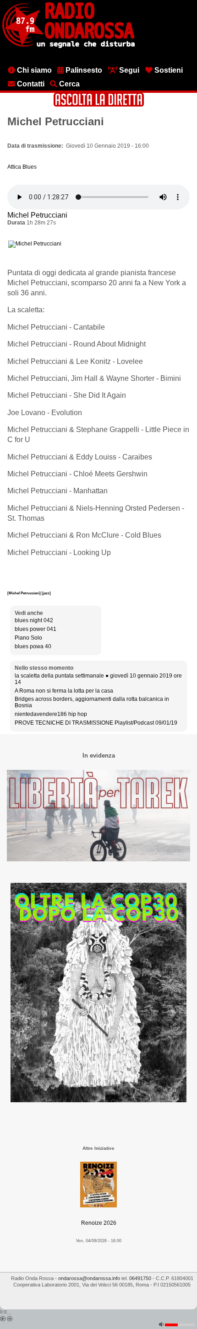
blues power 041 (35, 629)
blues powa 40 (33, 646)
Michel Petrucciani (37, 215)
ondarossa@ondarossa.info (89, 1278)
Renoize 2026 (98, 1223)
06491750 (140, 1278)
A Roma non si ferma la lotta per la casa (64, 691)
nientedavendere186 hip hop (51, 714)
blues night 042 (34, 620)
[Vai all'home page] (68, 46)
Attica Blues (22, 167)
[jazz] (46, 593)
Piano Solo (28, 638)
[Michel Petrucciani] (24, 593)
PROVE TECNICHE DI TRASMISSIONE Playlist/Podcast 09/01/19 (96, 723)
